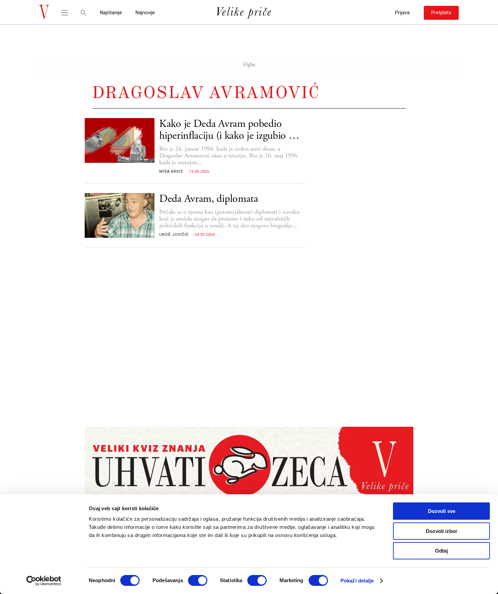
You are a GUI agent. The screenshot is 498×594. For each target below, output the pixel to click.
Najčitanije (111, 12)
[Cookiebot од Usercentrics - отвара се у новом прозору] (44, 581)
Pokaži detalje (357, 580)
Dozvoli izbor (441, 531)
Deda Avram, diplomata (208, 199)
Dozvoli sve (441, 511)
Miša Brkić (171, 171)
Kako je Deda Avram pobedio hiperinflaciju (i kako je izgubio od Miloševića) (229, 130)
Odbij (441, 551)
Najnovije (145, 12)
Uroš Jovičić (174, 234)
